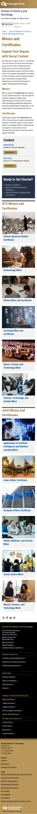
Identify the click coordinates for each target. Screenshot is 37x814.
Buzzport (5, 688)
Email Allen (9, 166)
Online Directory (7, 684)
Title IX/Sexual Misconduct (10, 784)
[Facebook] (7, 618)
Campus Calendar (8, 733)
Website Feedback (7, 645)
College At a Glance (8, 707)
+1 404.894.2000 (8, 750)
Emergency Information (8, 767)
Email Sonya (9, 152)
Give (22, 24)
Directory (4, 760)
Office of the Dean (8, 699)
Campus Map (7, 753)
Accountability (5, 794)
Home (4, 31)
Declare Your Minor (13, 185)
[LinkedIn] (10, 618)
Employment (5, 764)
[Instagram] (14, 618)
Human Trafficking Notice (9, 781)
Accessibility (5, 791)
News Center (6, 730)
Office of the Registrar (9, 680)
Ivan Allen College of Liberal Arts (15, 18)
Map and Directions (8, 642)
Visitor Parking (6, 726)
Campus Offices (7, 722)
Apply (16, 24)
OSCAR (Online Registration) (11, 665)
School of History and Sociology (14, 12)
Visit (27, 24)
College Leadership (8, 703)
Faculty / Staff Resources (10, 714)
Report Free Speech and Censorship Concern (16, 801)
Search (17, 27)
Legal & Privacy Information (10, 778)
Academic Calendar (8, 677)
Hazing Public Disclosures (9, 788)
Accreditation (5, 798)
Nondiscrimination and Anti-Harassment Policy (16, 774)
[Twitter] (3, 618)
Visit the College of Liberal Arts (12, 710)
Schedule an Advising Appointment (13, 658)
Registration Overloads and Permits (13, 662)
